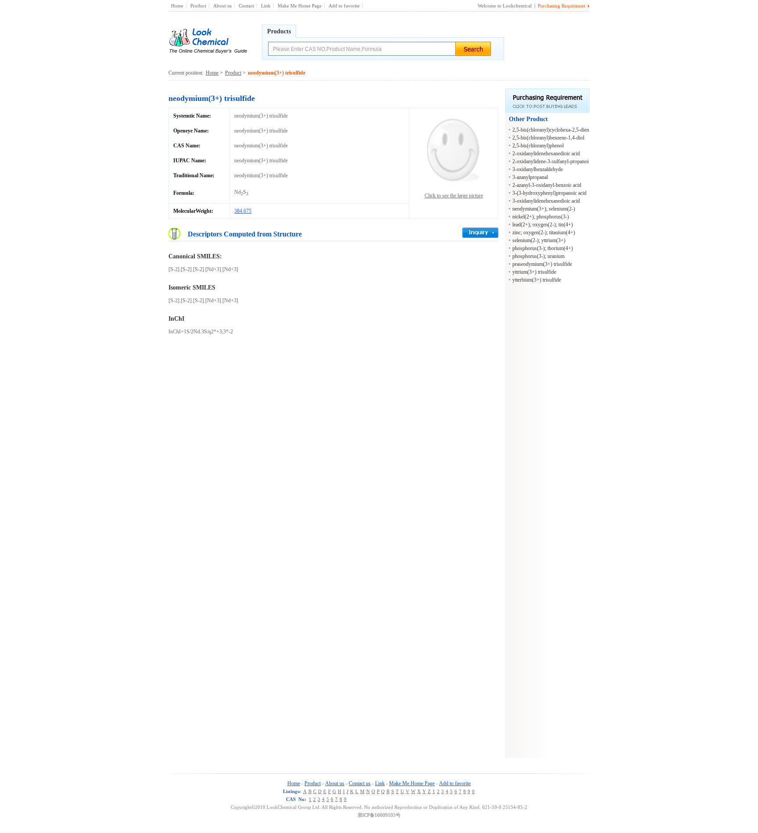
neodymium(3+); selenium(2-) (543, 209)
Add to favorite (344, 5)
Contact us (360, 783)
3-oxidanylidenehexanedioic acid (546, 201)
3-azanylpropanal (530, 177)
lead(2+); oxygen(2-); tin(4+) (542, 225)
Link (266, 5)
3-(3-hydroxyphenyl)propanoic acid (549, 193)
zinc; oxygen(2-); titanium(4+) (543, 232)
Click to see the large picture (454, 196)
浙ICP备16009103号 (379, 815)
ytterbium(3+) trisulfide (536, 280)
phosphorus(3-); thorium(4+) (542, 248)
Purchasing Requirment (561, 5)
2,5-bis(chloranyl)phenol (538, 146)
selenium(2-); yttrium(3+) (538, 240)
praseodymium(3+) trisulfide (542, 264)
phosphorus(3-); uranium (538, 256)
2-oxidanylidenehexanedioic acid (546, 153)
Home (177, 5)
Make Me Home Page (300, 5)
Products (279, 31)
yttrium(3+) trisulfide (534, 272)
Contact (246, 5)
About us (222, 5)
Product (198, 5)
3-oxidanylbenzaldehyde (537, 169)
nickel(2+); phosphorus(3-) (540, 217)
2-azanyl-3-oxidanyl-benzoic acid (546, 185)
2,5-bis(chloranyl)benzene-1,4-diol (548, 138)
